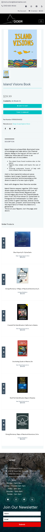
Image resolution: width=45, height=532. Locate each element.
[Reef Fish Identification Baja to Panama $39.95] (22, 391)
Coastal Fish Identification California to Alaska (22, 325)
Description (9, 142)
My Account (22, 11)
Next (42, 57)
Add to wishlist (23, 112)
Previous (3, 57)
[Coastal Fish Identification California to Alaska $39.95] (22, 318)
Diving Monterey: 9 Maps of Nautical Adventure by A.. (22, 289)
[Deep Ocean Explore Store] (12, 19)
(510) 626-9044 (9, 6)
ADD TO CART (23, 106)
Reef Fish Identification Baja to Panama (22, 398)
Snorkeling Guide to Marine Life (22, 361)
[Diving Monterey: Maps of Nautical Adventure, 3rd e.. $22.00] (22, 428)
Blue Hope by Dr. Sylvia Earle (23, 252)
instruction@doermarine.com (19, 477)
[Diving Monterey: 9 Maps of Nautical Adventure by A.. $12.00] (22, 282)
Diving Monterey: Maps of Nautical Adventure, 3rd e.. (22, 434)
